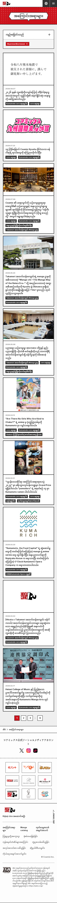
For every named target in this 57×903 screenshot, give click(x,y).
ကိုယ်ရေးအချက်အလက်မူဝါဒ (14, 854)
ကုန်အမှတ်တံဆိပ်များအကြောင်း (15, 842)
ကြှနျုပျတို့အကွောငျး (11, 836)
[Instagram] (28, 750)
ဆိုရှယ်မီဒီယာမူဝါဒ (37, 848)
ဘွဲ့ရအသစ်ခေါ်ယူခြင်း (40, 842)
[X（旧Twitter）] (21, 750)
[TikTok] (35, 750)
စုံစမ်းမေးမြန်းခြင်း (31, 836)
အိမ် (4, 729)
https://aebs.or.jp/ (36, 886)
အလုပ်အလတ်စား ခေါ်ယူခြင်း (14, 848)
